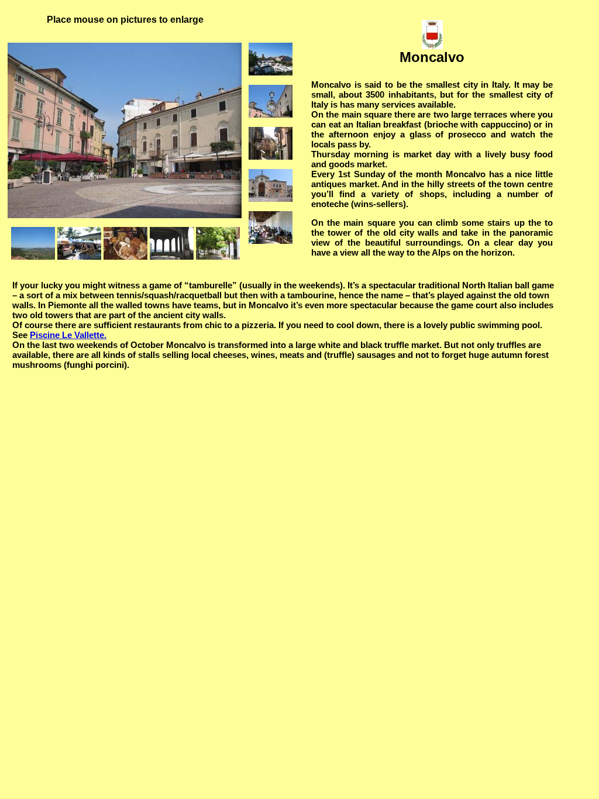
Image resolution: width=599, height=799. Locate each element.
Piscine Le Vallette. (68, 335)
